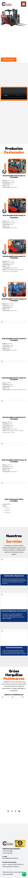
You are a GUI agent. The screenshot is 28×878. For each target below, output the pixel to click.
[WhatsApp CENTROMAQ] (24, 874)
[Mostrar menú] (23, 4)
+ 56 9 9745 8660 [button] (7, 851)
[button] (14, 158)
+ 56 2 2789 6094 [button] (7, 853)
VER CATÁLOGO (9, 60)
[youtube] (19, 811)
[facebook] (11, 811)
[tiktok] (15, 811)
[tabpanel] (14, 150)
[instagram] (8, 811)
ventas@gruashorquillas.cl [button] (10, 858)
